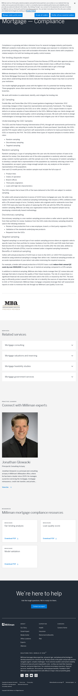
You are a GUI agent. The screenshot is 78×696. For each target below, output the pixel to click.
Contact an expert (39, 606)
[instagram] (36, 675)
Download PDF (10, 538)
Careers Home (62, 628)
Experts (23, 642)
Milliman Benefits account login (56, 682)
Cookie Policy (30, 11)
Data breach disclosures (23, 684)
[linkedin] (26, 675)
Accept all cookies (42, 15)
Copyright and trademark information (9, 682)
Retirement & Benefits (46, 635)
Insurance (42, 631)
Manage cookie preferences (12, 15)
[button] (20, 531)
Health (41, 628)
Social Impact (25, 631)
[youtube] (31, 675)
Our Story (24, 628)
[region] (39, 9)
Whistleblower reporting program (9, 684)
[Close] (75, 3)
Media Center (25, 635)
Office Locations (26, 639)
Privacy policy (30, 682)
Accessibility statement (7, 686)
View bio (5, 487)
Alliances (23, 646)
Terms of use (22, 682)
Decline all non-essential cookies (63, 15)
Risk (40, 639)
